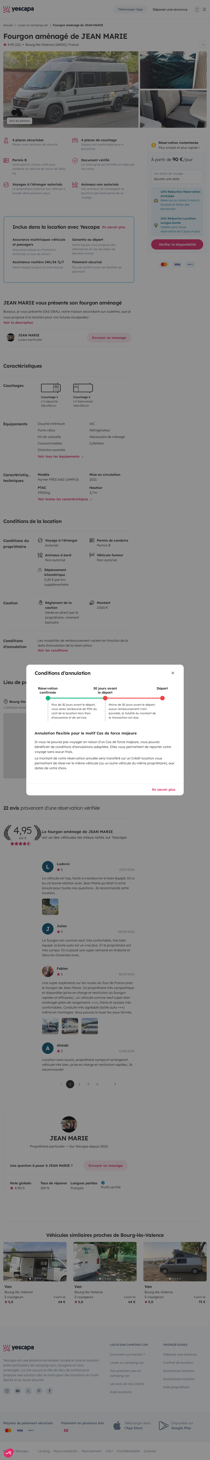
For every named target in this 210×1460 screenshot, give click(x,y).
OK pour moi (129, 752)
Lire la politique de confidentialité (78, 740)
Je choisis (80, 752)
